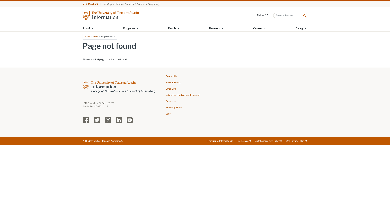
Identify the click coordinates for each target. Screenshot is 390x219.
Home (87, 37)
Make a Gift (262, 15)
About (86, 28)
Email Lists (171, 89)
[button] (92, 28)
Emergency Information (219, 141)
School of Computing (148, 4)
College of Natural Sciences (119, 4)
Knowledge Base (174, 107)
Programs (129, 28)
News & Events (173, 82)
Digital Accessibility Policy (267, 141)
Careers (257, 28)
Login (168, 114)
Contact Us (171, 76)
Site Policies (242, 141)
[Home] (111, 15)
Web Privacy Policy (295, 141)
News (95, 37)
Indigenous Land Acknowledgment (183, 95)
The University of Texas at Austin (101, 141)
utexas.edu (90, 4)
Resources (171, 101)
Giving (299, 28)
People (172, 28)
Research (214, 28)
